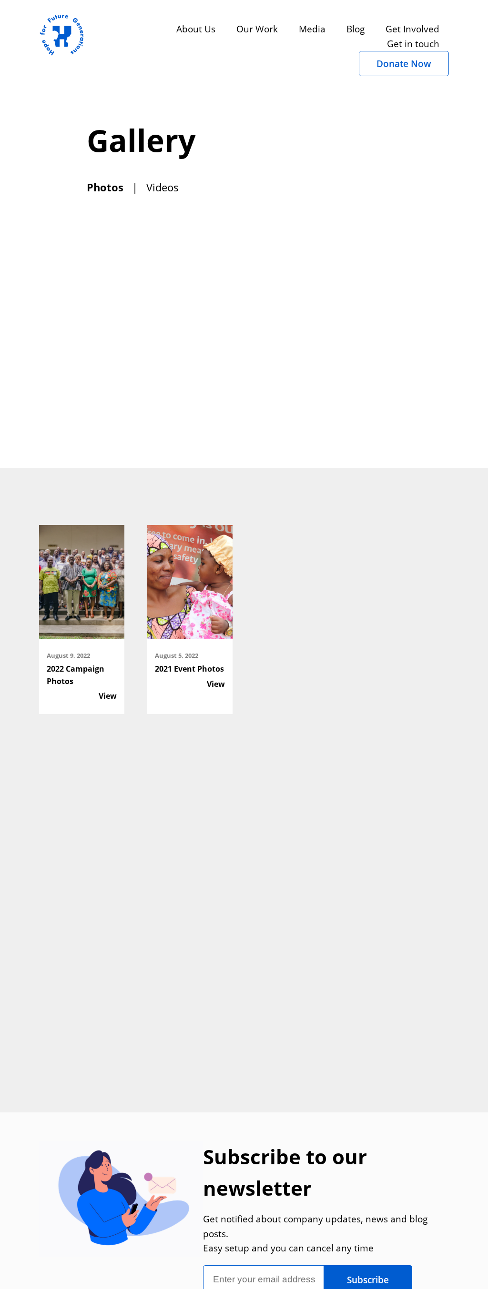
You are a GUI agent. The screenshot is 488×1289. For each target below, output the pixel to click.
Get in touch (413, 43)
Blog (355, 28)
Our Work (257, 28)
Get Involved (412, 28)
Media (312, 28)
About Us (195, 28)
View (108, 696)
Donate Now (403, 63)
